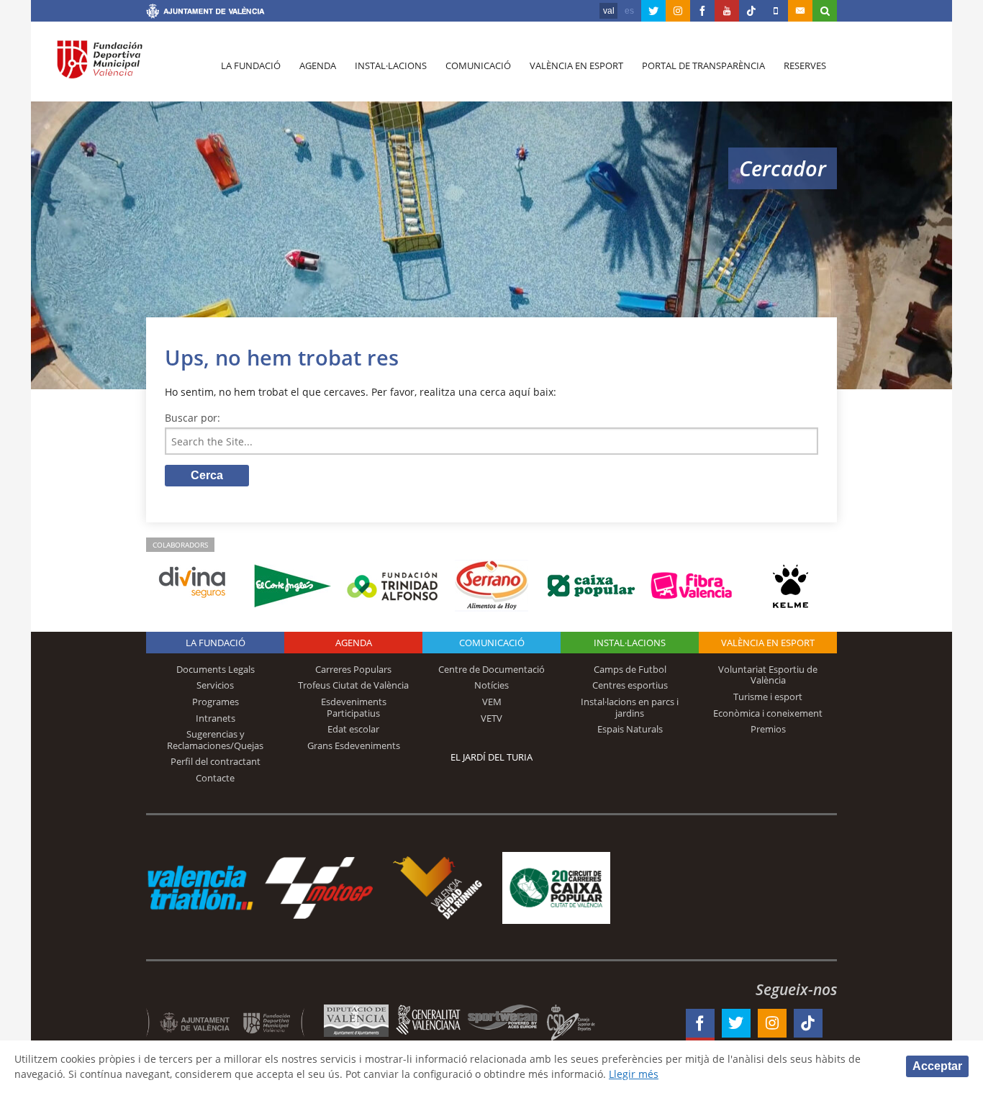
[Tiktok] (751, 11)
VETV (491, 718)
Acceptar (937, 1066)
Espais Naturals (630, 728)
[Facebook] (702, 11)
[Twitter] (653, 11)
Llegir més (633, 1074)
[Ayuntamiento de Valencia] (205, 13)
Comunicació (478, 65)
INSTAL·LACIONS (630, 642)
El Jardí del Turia (491, 756)
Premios (768, 728)
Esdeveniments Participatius (353, 707)
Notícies (491, 685)
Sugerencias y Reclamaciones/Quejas (215, 739)
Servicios (215, 685)
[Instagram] (678, 11)
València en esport (576, 65)
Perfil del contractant (216, 761)
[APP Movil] (776, 11)
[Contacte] (800, 11)
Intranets (215, 718)
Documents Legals (215, 669)
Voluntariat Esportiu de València (767, 675)
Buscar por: (192, 418)
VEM (492, 701)
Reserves (805, 65)
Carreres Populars (353, 669)
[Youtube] (727, 11)
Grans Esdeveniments (353, 745)
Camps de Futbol (630, 669)
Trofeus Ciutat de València (353, 685)
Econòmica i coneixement (768, 713)
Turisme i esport (767, 696)
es (629, 11)
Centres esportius (630, 685)
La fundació (251, 65)
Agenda (317, 65)
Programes (215, 701)
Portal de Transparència (703, 65)
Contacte (215, 777)
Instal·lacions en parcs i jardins (630, 707)
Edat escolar (353, 728)
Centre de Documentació (491, 669)
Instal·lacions (391, 65)
